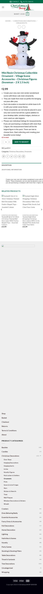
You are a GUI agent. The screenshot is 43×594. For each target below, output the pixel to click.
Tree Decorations (8, 564)
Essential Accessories (10, 517)
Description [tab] (6, 165)
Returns (5, 426)
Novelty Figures (9, 472)
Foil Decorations (8, 526)
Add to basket (22, 142)
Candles (5, 452)
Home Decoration (8, 530)
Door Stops (7, 459)
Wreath (6, 504)
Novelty (5, 543)
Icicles (6, 469)
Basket (4, 418)
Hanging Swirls (9, 466)
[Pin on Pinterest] (19, 156)
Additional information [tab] (12, 170)
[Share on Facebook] (7, 156)
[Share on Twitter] (11, 156)
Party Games (6, 547)
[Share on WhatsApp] (4, 156)
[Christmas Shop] (23, 7)
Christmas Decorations (24, 21)
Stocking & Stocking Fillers (12, 551)
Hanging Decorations (11, 463)
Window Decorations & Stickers (15, 501)
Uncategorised (7, 568)
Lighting (5, 534)
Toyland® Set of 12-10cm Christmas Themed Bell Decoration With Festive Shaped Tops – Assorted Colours (10, 221)
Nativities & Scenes (9, 538)
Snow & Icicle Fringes (11, 485)
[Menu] (3, 7)
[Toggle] (40, 456)
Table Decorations (8, 555)
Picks (5, 482)
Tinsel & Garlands (8, 559)
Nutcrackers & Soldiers (12, 475)
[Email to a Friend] (15, 156)
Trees (5, 494)
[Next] (41, 214)
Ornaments (21, 23)
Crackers (5, 509)
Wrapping (5, 572)
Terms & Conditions (9, 430)
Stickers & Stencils (10, 491)
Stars (5, 488)
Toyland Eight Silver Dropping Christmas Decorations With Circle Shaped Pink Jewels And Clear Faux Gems (31, 221)
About (4, 435)
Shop (4, 413)
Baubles (5, 447)
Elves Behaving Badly (10, 513)
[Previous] (1, 214)
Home (8, 21)
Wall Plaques (8, 498)
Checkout (5, 422)
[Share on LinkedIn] (23, 156)
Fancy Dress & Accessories (12, 521)
